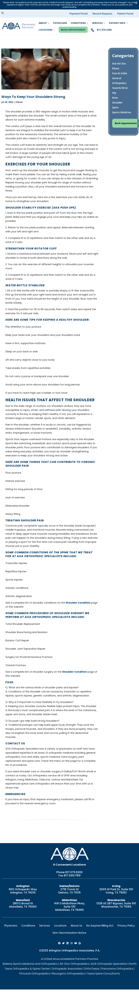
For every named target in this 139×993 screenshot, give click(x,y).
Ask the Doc (119, 63)
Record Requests (102, 13)
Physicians (60, 23)
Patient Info (117, 23)
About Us (76, 925)
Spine (115, 107)
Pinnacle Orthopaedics (34, 973)
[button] (4, 13)
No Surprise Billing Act (99, 925)
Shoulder (117, 102)
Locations (45, 30)
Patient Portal (125, 13)
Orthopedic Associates (67, 969)
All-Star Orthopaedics (74, 964)
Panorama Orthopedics (117, 969)
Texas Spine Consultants (103, 973)
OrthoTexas (91, 969)
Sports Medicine (121, 112)
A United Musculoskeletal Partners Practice (69, 959)
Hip (114, 92)
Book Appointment (73, 29)
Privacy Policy (126, 925)
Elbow (19, 102)
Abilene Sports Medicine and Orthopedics (30, 964)
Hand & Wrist (120, 88)
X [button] (136, 3)
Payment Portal (79, 13)
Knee (115, 97)
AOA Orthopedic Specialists (109, 964)
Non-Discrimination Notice (69, 933)
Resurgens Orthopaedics (68, 973)
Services (97, 23)
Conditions (78, 23)
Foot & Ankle (119, 73)
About (43, 23)
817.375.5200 (74, 872)
